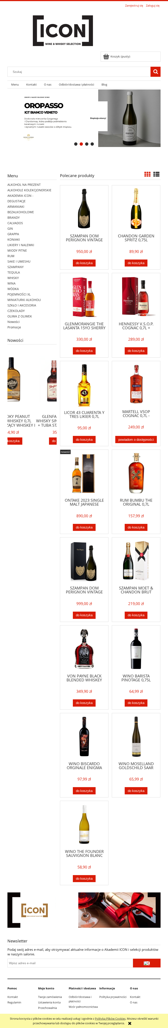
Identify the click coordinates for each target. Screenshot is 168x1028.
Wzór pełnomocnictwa (83, 1007)
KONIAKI (13, 239)
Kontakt (12, 997)
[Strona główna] (62, 30)
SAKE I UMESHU (18, 261)
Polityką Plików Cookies (110, 1019)
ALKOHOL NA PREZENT (24, 185)
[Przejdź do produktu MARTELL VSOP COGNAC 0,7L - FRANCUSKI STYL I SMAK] (136, 385)
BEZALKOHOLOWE (20, 212)
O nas (133, 1002)
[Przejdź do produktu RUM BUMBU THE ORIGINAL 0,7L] (136, 473)
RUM (10, 256)
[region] (84, 118)
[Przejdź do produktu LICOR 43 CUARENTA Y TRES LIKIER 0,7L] (84, 385)
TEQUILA (13, 272)
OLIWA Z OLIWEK (19, 316)
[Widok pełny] (156, 174)
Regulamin (14, 1002)
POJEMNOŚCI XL (19, 294)
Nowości (13, 322)
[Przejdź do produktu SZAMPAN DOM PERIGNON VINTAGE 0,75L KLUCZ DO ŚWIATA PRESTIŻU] (84, 209)
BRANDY (13, 217)
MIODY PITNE (17, 250)
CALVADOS (15, 223)
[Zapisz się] (147, 963)
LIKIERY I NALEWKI (20, 245)
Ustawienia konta (49, 1002)
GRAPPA (13, 234)
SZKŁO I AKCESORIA (21, 305)
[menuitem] (15, 84)
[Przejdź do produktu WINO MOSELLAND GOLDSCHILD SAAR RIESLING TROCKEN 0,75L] (136, 737)
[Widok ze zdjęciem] (147, 174)
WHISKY (13, 278)
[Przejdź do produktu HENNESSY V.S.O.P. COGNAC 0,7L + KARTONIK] (136, 297)
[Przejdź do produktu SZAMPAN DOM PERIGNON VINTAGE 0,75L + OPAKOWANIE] (84, 561)
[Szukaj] (155, 72)
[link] (84, 118)
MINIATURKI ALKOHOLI (24, 300)
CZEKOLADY (16, 311)
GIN (10, 228)
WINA (11, 283)
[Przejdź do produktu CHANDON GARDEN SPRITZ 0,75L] (136, 209)
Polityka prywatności (112, 997)
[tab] (75, 144)
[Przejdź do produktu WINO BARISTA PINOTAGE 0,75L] (136, 649)
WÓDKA (13, 289)
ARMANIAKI (15, 206)
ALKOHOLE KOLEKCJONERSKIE (29, 190)
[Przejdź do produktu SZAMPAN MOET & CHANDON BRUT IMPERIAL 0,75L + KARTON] (136, 561)
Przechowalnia (47, 1008)
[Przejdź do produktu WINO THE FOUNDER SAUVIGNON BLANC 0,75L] (84, 824)
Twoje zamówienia (50, 997)
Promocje (14, 327)
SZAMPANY (15, 267)
